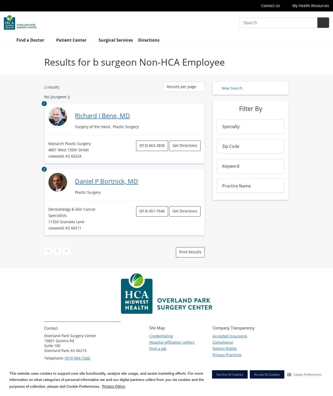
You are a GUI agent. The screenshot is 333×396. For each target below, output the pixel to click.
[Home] (7, 41)
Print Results (190, 251)
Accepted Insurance (230, 336)
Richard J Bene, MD (102, 115)
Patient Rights (225, 348)
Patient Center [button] (71, 40)
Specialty (231, 126)
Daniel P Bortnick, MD (106, 181)
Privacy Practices (227, 354)
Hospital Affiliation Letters (171, 342)
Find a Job (157, 348)
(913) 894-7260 (77, 358)
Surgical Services (116, 40)
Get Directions (184, 145)
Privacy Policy (113, 386)
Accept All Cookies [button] (267, 374)
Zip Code (230, 146)
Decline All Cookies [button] (229, 374)
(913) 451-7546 (152, 211)
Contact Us (270, 5)
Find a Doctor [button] (30, 40)
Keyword (230, 166)
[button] (304, 374)
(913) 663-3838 (152, 145)
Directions (148, 40)
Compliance (223, 342)
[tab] (250, 127)
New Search (232, 88)
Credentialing (161, 336)
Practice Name (236, 186)
